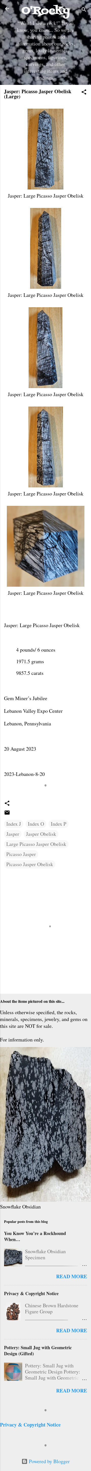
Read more (71, 1276)
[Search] (84, 10)
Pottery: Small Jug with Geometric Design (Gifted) (38, 1350)
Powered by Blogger (49, 1461)
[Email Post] (7, 813)
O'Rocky (45, 11)
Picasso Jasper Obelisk (29, 864)
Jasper (12, 834)
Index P (58, 823)
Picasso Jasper (21, 854)
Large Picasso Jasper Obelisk (36, 844)
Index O (36, 823)
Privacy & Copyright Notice (31, 1293)
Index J (13, 823)
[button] (84, 92)
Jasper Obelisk (41, 834)
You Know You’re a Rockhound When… (35, 1236)
